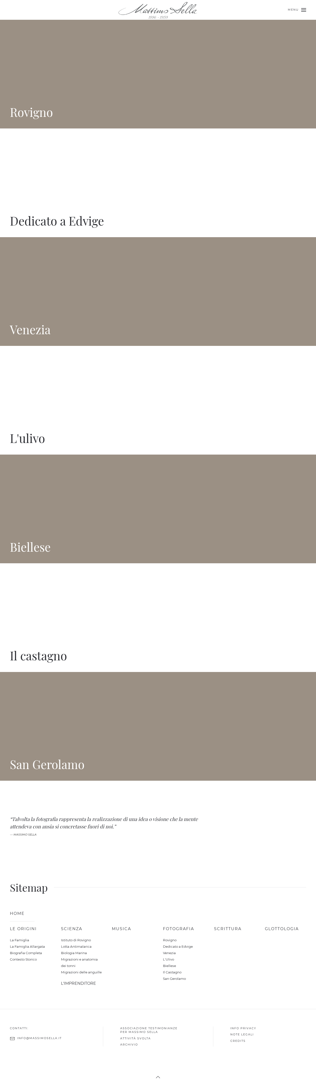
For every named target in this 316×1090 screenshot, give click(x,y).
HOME (17, 913)
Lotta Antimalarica (76, 946)
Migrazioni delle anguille (81, 972)
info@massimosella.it (39, 1038)
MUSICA (121, 928)
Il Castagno (172, 972)
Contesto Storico (23, 959)
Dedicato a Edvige (178, 946)
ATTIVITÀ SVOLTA (135, 1038)
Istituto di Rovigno (76, 940)
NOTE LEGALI (242, 1034)
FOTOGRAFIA (178, 928)
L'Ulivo (168, 959)
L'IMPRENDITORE (78, 983)
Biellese (169, 966)
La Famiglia (19, 940)
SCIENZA (71, 928)
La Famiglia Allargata (27, 946)
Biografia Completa (26, 953)
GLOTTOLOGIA (282, 928)
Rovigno (170, 940)
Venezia (169, 953)
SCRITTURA (227, 928)
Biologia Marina (74, 953)
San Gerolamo (174, 979)
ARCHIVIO (129, 1044)
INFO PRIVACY (243, 1028)
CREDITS (238, 1040)
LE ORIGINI (23, 928)
